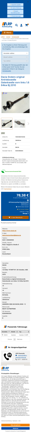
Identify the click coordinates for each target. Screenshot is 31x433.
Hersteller (4, 331)
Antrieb (8, 37)
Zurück (10, 339)
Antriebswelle (15, 37)
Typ (20, 331)
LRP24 (3, 37)
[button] (29, 2)
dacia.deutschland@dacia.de (11, 235)
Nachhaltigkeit (7, 188)
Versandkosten (26, 197)
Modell (13, 331)
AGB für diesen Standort (23, 206)
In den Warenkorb (16, 217)
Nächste (19, 339)
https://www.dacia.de (9, 231)
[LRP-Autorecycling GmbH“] (7, 25)
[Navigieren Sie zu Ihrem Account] (21, 25)
